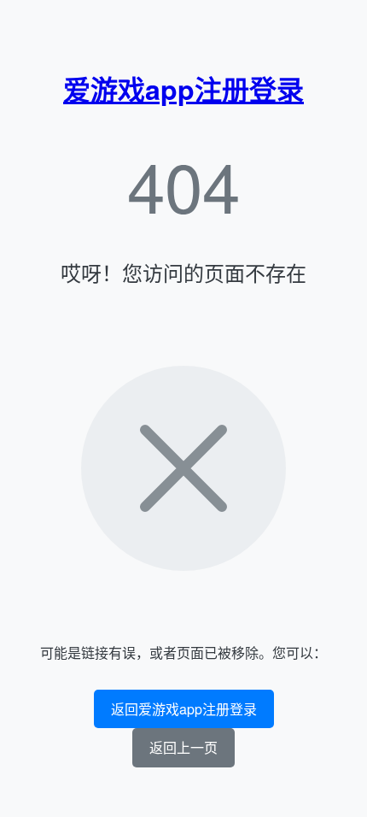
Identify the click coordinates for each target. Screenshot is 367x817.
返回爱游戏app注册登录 (184, 709)
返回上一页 (183, 747)
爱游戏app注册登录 (183, 89)
